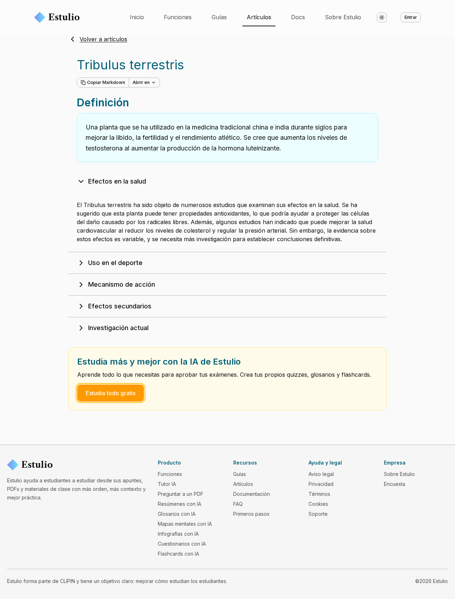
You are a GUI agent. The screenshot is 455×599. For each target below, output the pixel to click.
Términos (319, 494)
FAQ (238, 504)
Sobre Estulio (343, 17)
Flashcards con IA (178, 554)
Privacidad (321, 484)
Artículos (259, 17)
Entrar (411, 17)
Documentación (251, 494)
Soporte (318, 514)
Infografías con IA (178, 534)
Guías (219, 17)
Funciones (178, 17)
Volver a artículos (103, 39)
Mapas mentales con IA (185, 524)
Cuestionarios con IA (182, 544)
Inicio (137, 17)
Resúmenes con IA (179, 504)
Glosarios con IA (177, 514)
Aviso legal (321, 474)
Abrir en (141, 82)
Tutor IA (167, 484)
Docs (298, 17)
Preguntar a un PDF (180, 494)
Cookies (318, 504)
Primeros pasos (251, 514)
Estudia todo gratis (110, 393)
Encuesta (394, 484)
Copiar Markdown (106, 82)
